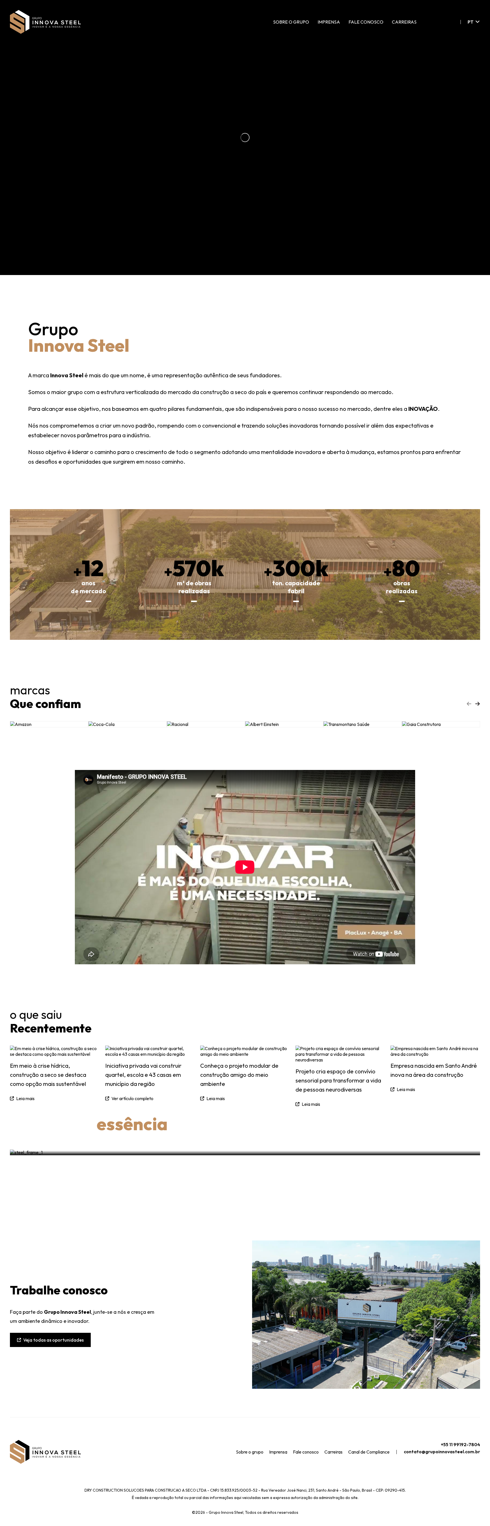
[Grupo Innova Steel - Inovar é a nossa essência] (45, 22)
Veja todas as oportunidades (53, 1340)
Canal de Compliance (369, 1452)
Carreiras (404, 22)
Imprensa (329, 22)
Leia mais (406, 1089)
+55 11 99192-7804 (460, 1444)
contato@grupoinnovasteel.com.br (442, 1451)
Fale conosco (366, 22)
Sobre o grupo (291, 22)
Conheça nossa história (433, 1129)
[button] (477, 703)
